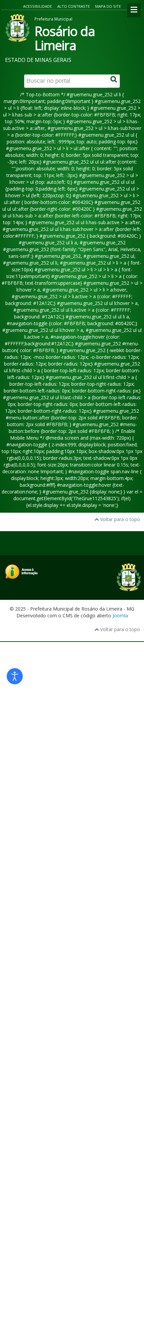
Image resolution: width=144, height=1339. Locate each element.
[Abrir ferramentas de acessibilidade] (15, 676)
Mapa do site (108, 6)
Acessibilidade (37, 6)
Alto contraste (73, 6)
